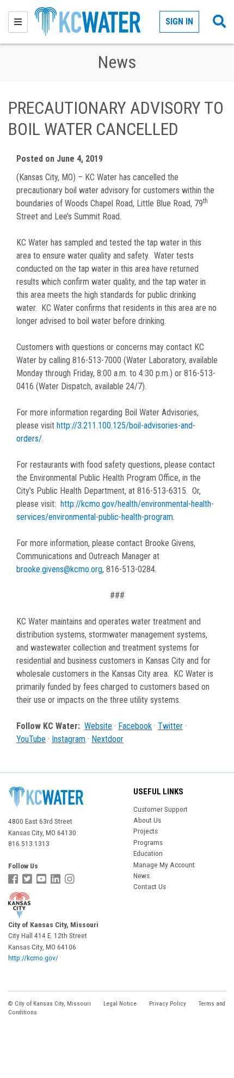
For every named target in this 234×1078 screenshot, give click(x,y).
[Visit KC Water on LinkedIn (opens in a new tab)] (57, 879)
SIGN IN (179, 21)
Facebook (135, 726)
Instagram (68, 739)
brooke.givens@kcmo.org (59, 569)
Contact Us (149, 886)
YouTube (31, 739)
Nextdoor (107, 739)
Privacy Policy (167, 1003)
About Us (147, 820)
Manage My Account (164, 864)
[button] (219, 22)
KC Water (96, 21)
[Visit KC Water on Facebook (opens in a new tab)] (14, 879)
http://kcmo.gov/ (33, 957)
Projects (145, 830)
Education (148, 853)
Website (98, 726)
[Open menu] (18, 22)
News (141, 875)
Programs (148, 842)
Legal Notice (120, 1003)
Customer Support (160, 809)
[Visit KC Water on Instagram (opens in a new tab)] (71, 879)
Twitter (170, 726)
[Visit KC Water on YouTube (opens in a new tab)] (42, 879)
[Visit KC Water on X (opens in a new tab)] (28, 879)
